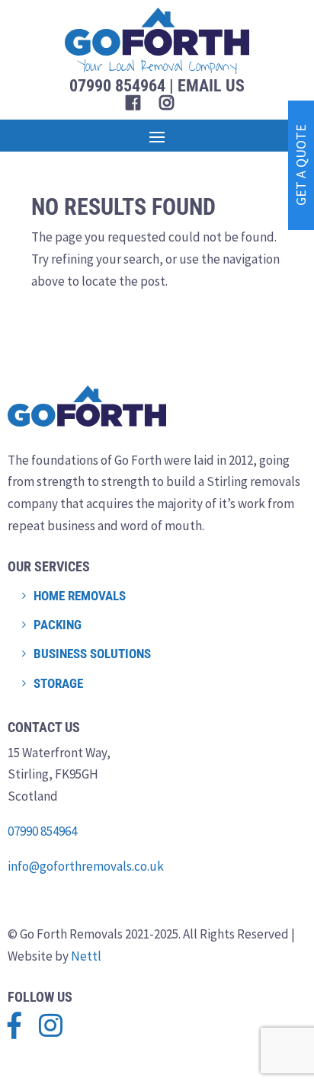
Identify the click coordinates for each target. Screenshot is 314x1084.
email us (211, 85)
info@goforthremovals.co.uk (86, 866)
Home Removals (80, 595)
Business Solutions (92, 653)
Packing (58, 624)
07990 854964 (42, 831)
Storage (58, 683)
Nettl (86, 956)
